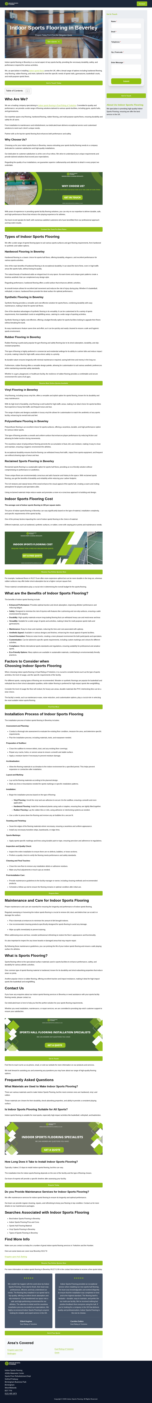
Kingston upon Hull (12, 1257)
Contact (142, 4)
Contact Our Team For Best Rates (53, 229)
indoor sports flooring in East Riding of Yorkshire (57, 105)
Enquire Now (54, 893)
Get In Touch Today (53, 83)
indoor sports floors (36, 71)
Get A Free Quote (53, 1333)
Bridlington (11, 1353)
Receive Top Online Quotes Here (53, 572)
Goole (57, 1353)
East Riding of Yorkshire (64, 1349)
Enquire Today (53, 1185)
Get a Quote (52, 42)
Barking (24, 1257)
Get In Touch (54, 1059)
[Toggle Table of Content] (26, 91)
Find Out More (53, 707)
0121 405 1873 (11, 1394)
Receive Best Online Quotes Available (53, 383)
